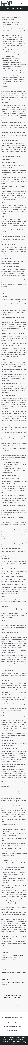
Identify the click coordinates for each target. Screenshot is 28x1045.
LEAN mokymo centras (12, 1030)
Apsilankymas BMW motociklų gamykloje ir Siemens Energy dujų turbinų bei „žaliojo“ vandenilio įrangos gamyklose (12, 957)
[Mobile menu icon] (25, 3)
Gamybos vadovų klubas (12, 1022)
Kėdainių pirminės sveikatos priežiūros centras (12, 982)
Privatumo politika (14, 1043)
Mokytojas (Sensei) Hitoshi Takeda (12, 1017)
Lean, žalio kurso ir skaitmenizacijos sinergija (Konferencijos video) (12, 989)
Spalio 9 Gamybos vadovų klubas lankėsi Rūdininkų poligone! (11, 966)
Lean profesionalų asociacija (12, 1026)
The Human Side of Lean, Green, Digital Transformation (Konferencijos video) (11, 996)
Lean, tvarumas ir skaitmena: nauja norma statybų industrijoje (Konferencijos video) (13, 1004)
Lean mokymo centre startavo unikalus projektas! (13, 972)
